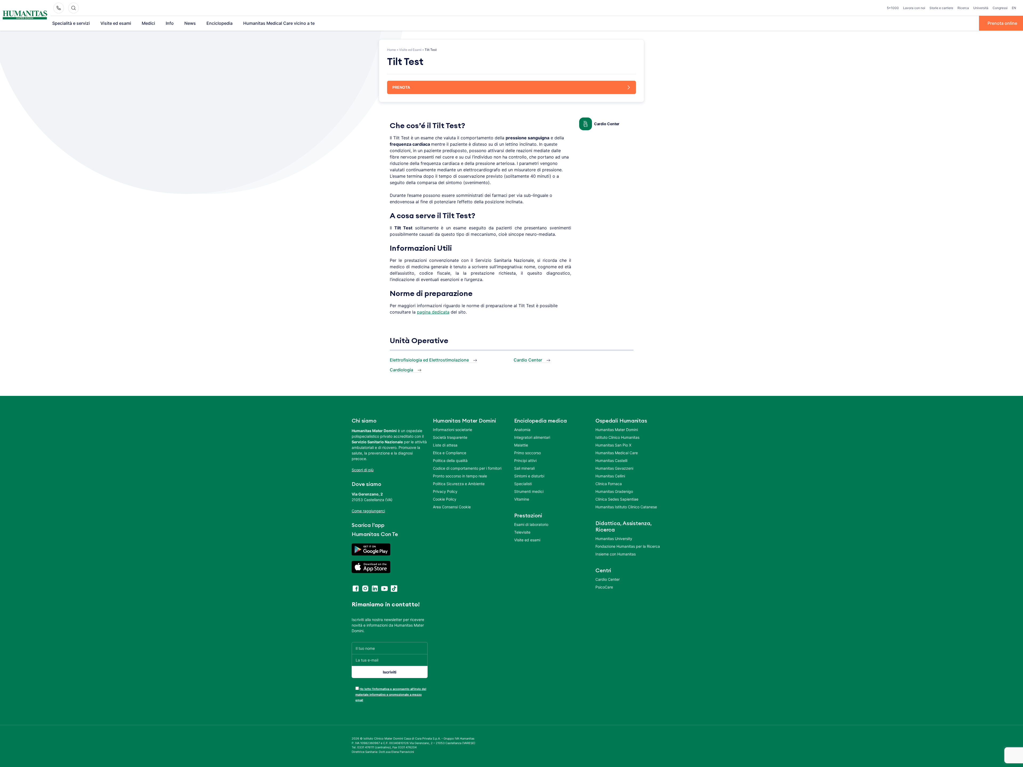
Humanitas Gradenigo (614, 491)
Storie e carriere (941, 8)
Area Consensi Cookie (452, 507)
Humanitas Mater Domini (616, 429)
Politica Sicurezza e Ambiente (459, 483)
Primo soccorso (527, 453)
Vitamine (521, 499)
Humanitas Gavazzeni (614, 468)
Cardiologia (401, 369)
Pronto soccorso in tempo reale (460, 476)
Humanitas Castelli (611, 460)
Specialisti (523, 483)
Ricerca (963, 8)
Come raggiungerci (368, 511)
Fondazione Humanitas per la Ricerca (627, 546)
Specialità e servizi (71, 23)
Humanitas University (613, 538)
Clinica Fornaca (608, 483)
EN (1014, 8)
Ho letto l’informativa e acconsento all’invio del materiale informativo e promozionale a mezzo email (390, 694)
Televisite (522, 532)
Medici (148, 23)
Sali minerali (524, 468)
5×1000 (893, 8)
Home (391, 50)
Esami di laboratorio (531, 524)
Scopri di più (363, 470)
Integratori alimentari (532, 437)
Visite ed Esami (410, 50)
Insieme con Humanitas (615, 554)
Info (170, 23)
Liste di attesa (445, 445)
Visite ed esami (115, 23)
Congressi (1000, 8)
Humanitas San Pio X (613, 445)
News (190, 23)
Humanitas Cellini (610, 476)
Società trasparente (450, 437)
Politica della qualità (450, 460)
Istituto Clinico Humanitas (617, 437)
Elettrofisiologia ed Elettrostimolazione (429, 360)
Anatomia (522, 429)
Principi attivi (525, 460)
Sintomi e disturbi (529, 476)
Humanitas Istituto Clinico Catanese (626, 507)
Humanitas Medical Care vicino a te (279, 23)
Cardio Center (607, 123)
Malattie (521, 445)
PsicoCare (604, 587)
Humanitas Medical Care (616, 453)
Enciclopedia (219, 23)
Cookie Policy (444, 499)
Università (980, 8)
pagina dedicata (433, 312)
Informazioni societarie (452, 429)
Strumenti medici (528, 491)
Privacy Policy (445, 491)
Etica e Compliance (449, 453)
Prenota (401, 87)
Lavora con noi (914, 8)
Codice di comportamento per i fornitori (467, 468)
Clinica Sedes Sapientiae (616, 499)
